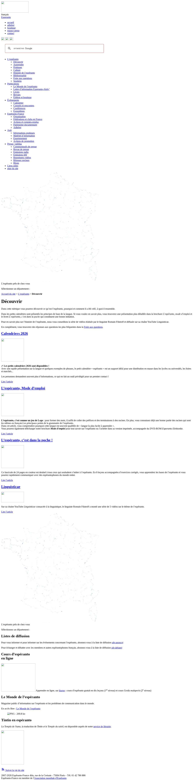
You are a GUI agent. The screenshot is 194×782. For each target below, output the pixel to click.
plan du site (12, 168)
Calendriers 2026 (14, 333)
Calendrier (18, 103)
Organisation (19, 116)
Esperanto (6, 17)
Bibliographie (19, 75)
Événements (13, 100)
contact (10, 33)
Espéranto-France (15, 114)
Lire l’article (7, 381)
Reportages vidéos (22, 157)
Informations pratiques (24, 133)
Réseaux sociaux (21, 160)
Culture (16, 70)
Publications (13, 83)
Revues (16, 94)
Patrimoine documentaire (25, 124)
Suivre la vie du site (12, 770)
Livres (16, 92)
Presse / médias (14, 144)
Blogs (16, 163)
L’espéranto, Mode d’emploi (23, 388)
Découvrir (18, 62)
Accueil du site (8, 294)
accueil (10, 22)
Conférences (19, 108)
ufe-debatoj (116, 647)
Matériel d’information (24, 135)
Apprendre (18, 64)
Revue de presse (21, 149)
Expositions (19, 111)
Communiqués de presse (25, 146)
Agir (9, 130)
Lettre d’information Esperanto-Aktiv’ (31, 89)
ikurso (62, 690)
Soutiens (17, 81)
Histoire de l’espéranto (24, 73)
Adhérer (17, 127)
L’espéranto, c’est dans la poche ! (27, 440)
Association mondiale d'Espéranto (50, 778)
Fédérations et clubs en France (27, 119)
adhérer (10, 25)
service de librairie (102, 726)
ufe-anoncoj (117, 642)
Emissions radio (20, 152)
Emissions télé (20, 155)
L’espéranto (12, 59)
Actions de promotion (23, 141)
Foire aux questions (22, 78)
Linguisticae (10, 487)
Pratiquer (17, 67)
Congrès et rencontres (23, 105)
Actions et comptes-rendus (26, 122)
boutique (11, 28)
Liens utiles (12, 165)
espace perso (13, 30)
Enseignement (20, 138)
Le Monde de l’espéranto (25, 86)
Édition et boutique (22, 97)
